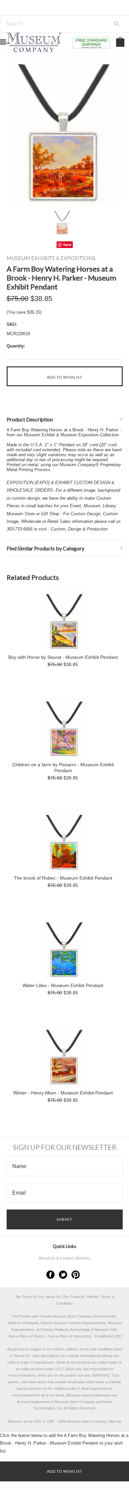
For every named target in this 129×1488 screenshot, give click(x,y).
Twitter (63, 1275)
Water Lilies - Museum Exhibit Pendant (62, 985)
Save (67, 244)
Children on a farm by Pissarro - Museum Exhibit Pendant (63, 767)
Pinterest (75, 1275)
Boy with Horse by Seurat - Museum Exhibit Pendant (63, 657)
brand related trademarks (90, 1395)
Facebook (50, 1275)
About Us (22, 1356)
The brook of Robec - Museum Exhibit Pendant (63, 878)
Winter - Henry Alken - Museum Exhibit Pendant (63, 1092)
